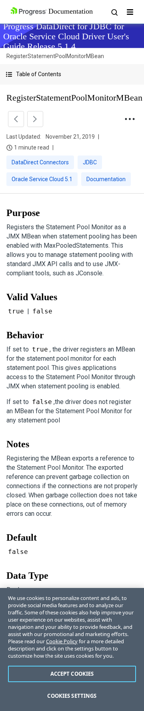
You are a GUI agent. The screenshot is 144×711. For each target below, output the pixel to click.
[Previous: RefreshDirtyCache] (16, 119)
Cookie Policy (62, 641)
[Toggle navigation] (130, 12)
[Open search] (114, 12)
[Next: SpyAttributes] (35, 119)
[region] (72, 649)
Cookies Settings (71, 695)
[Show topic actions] (130, 119)
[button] (72, 74)
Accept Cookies (72, 673)
